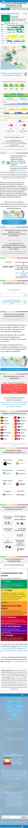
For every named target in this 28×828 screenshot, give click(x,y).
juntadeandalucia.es (17, 166)
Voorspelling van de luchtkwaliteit (14, 745)
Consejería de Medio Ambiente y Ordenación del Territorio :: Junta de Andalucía (14, 788)
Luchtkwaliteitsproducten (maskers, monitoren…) (14, 747)
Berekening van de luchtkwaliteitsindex (13, 743)
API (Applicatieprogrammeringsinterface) (14, 749)
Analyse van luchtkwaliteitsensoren (13, 735)
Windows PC (21, 470)
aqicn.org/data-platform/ (14, 406)
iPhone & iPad (7, 460)
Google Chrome (7, 481)
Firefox (20, 481)
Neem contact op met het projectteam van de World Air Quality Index (14, 723)
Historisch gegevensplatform (14, 751)
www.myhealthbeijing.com (19, 661)
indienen (24, 817)
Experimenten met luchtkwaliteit (14, 733)
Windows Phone (7, 470)
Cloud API (20, 491)
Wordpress (7, 491)
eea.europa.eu (20, 170)
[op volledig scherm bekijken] (25, 13)
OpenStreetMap (19, 68)
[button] (13, 51)
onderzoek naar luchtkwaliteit (14, 729)
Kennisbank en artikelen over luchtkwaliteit (14, 732)
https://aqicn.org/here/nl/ (14, 240)
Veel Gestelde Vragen (14, 738)
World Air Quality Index (17, 677)
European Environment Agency (13, 790)
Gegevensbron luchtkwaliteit (14, 742)
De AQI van (14, 13)
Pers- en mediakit (13, 725)
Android (20, 460)
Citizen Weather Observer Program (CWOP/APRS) (14, 785)
